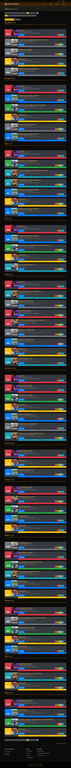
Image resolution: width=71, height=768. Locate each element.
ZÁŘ (15, 15)
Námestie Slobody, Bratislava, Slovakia (26, 42)
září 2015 (8, 218)
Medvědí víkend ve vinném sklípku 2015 (30, 291)
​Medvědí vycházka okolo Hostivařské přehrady (32, 105)
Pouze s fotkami (9, 19)
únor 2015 (8, 656)
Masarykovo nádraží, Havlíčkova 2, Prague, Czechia (29, 163)
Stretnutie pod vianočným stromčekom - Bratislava (33, 40)
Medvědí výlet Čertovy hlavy (27, 627)
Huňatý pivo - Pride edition (26, 330)
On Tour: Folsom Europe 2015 (27, 264)
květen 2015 (9, 479)
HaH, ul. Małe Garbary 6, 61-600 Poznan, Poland (29, 173)
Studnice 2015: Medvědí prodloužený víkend (31, 433)
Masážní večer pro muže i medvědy (29, 95)
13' (31, 13)
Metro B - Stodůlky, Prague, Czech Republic (27, 509)
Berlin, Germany (22, 267)
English (63, 1)
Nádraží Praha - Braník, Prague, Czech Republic (28, 361)
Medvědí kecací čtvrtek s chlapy (28, 424)
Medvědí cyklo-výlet (24, 506)
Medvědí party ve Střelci (26, 385)
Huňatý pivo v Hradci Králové (27, 124)
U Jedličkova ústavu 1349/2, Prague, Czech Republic (29, 98)
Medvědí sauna (23, 581)
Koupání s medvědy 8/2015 (26, 339)
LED (35, 15)
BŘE (30, 15)
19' (19, 13)
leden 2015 (9, 692)
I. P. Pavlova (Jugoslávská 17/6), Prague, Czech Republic (30, 108)
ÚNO (32, 15)
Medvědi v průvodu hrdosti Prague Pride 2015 (32, 320)
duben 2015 (9, 535)
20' (17, 13)
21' (15, 13)
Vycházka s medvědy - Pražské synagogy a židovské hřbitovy (36, 719)
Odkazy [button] (63, 4)
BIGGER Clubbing (40, 751)
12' (33, 13)
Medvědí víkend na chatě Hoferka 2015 (30, 571)
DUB (27, 15)
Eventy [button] (50, 4)
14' (29, 13)
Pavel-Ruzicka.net (41, 765)
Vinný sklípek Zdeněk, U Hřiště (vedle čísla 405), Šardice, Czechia (32, 294)
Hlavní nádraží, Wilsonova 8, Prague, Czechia (28, 499)
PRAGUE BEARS (13, 4)
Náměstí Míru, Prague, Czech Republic (26, 71)
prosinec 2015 (10, 22)
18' (21, 13)
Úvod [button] (44, 4)
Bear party (22, 282)
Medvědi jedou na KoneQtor (27, 497)
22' (13, 13)
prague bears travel (40, 755)
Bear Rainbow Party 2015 (26, 310)
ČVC (20, 15)
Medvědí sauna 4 (23, 516)
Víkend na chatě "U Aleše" (26, 358)
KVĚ (25, 15)
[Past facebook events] (37, 13)
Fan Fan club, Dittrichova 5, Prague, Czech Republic (29, 528)
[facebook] (5, 1)
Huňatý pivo (22, 59)
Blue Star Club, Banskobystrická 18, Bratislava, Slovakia (30, 52)
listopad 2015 (10, 78)
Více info (22, 34)
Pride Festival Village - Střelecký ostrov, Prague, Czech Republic (31, 332)
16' (25, 13)
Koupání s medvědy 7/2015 (26, 414)
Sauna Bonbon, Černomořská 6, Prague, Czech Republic (30, 518)
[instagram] (6, 1)
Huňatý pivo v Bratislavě (26, 49)
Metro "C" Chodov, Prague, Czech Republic (27, 248)
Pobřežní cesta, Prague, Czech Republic (26, 545)
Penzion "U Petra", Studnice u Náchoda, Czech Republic (30, 436)
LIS (11, 15)
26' (5, 13)
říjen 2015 (8, 143)
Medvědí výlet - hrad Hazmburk (28, 161)
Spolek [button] (57, 4)
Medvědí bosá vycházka (25, 395)
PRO (9, 15)
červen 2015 (9, 443)
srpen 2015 (9, 274)
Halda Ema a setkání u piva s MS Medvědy (31, 673)
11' (35, 13)
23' (11, 13)
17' (23, 13)
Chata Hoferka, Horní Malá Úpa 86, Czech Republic (29, 182)
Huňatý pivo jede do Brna (26, 301)
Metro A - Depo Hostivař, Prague (25, 426)
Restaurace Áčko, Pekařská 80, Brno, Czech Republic (29, 303)
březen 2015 (9, 600)
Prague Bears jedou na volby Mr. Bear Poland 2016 (33, 170)
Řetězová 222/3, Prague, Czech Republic (27, 620)
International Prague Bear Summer (43, 753)
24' (9, 13)
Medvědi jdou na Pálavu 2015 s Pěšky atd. (30, 562)
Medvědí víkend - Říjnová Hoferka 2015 (30, 180)
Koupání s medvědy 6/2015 (26, 470)
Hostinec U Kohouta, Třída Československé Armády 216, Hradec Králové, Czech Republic (37, 127)
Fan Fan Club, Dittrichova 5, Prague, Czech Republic (29, 61)
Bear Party (22, 30)
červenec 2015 (10, 368)
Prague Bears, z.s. (34, 764)
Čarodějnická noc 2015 (25, 543)
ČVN (22, 15)
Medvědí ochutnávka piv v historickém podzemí (32, 618)
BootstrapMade (32, 765)
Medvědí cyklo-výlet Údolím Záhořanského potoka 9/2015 (35, 245)
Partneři (28, 755)
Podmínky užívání (30, 757)
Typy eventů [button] (17, 19)
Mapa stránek (29, 751)
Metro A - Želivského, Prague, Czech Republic (28, 722)
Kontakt (28, 753)
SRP (17, 15)
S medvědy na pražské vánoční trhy (29, 68)
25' (7, 13)
